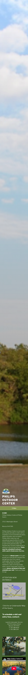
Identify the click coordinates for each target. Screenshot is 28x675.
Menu (14, 508)
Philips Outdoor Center (10, 500)
